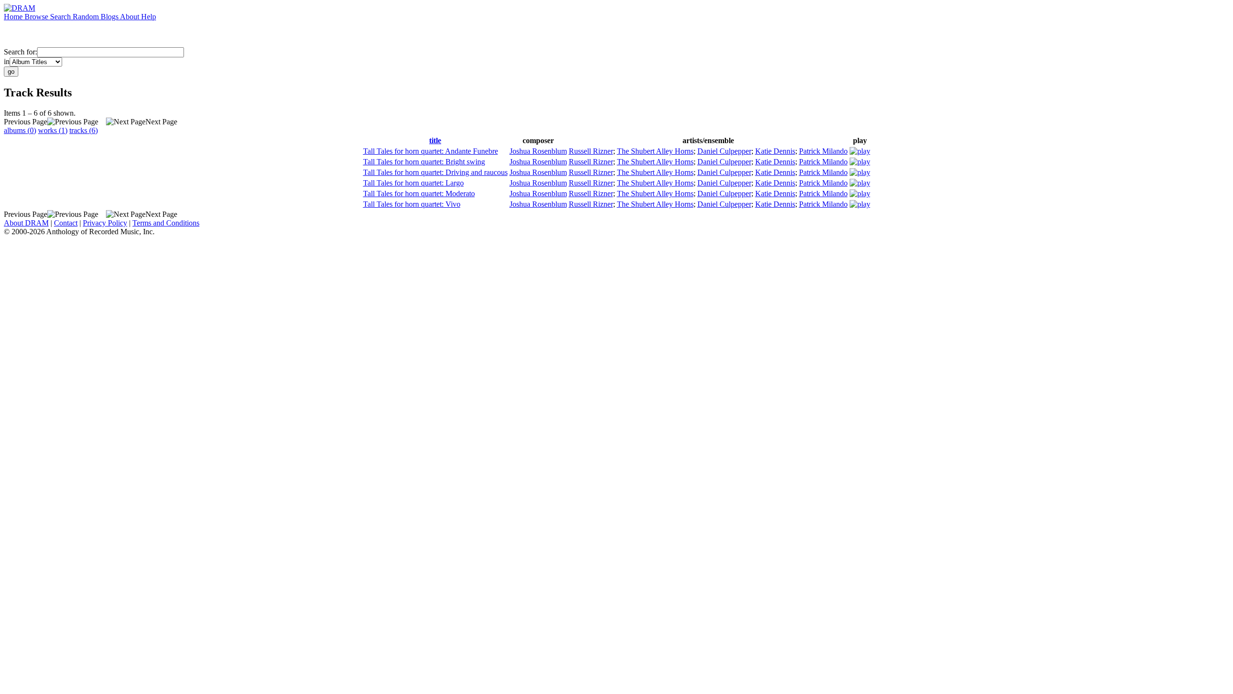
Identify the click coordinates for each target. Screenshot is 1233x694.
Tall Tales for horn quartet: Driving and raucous (435, 172)
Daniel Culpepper (724, 151)
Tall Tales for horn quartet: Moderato (419, 193)
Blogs (110, 17)
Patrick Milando (823, 151)
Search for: (20, 52)
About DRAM (26, 223)
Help (148, 17)
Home (14, 17)
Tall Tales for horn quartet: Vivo (411, 204)
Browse (37, 17)
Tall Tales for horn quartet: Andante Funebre (430, 151)
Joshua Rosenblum (538, 151)
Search (61, 17)
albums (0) (20, 130)
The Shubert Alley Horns (655, 151)
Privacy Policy (105, 223)
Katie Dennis (775, 151)
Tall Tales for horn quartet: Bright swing (424, 162)
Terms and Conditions (165, 223)
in (7, 61)
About (130, 17)
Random (87, 17)
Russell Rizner (591, 151)
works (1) (52, 130)
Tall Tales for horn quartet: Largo (413, 183)
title (435, 140)
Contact (66, 223)
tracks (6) (83, 130)
